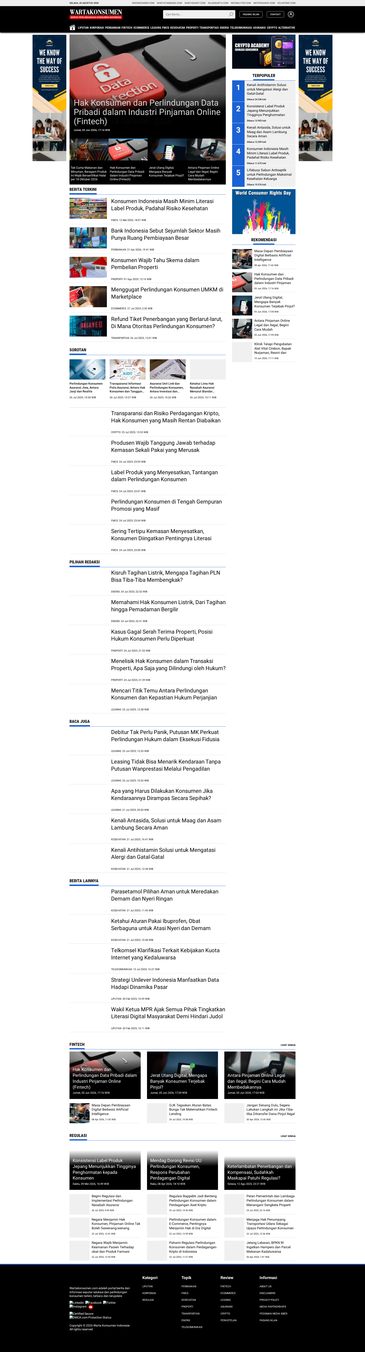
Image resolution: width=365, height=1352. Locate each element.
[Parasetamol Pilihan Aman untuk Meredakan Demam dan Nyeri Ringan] (88, 898)
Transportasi (209, 27)
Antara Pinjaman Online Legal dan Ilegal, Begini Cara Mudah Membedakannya (272, 327)
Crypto (272, 27)
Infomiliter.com (241, 3)
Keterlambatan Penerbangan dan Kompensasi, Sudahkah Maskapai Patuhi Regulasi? (259, 1172)
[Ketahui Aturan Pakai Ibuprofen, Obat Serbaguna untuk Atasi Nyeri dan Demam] (88, 928)
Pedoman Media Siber (273, 1313)
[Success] (49, 36)
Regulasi (148, 1299)
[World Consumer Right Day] (264, 212)
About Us (265, 1286)
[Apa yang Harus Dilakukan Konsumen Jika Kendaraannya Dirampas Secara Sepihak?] (88, 798)
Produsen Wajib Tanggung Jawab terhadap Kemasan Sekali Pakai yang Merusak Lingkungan (163, 450)
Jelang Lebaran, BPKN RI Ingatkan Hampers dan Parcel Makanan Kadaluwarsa (269, 1247)
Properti (192, 27)
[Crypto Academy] (264, 36)
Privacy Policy (269, 1299)
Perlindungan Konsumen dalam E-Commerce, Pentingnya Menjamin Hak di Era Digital (192, 1223)
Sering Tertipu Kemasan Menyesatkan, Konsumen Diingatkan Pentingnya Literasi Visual (161, 538)
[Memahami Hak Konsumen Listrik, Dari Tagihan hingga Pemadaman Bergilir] (88, 609)
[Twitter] (110, 1302)
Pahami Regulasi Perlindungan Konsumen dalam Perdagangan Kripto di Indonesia (193, 1247)
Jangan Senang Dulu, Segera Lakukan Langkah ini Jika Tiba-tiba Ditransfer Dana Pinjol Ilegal (271, 1109)
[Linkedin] (77, 1302)
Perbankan (113, 27)
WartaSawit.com (195, 3)
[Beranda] (95, 14)
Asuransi (259, 27)
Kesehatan (177, 27)
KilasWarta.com (218, 3)
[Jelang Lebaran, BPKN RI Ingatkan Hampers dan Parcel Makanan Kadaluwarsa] (234, 1251)
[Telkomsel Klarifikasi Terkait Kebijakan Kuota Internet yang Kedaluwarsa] (88, 957)
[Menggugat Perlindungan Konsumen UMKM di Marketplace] (88, 296)
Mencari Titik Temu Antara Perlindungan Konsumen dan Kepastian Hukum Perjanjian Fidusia (164, 697)
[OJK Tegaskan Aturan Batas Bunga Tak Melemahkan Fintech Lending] (157, 1113)
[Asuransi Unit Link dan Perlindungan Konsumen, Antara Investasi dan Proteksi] (168, 369)
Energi (224, 27)
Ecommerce (141, 27)
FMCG (165, 27)
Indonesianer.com (143, 3)
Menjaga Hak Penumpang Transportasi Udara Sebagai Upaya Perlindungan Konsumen (270, 1223)
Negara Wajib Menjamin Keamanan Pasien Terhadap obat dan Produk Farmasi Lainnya (113, 1249)
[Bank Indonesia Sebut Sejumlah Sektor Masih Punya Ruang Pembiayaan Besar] (88, 237)
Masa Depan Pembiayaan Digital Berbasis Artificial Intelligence (273, 255)
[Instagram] (78, 1306)
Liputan (83, 27)
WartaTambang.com (169, 3)
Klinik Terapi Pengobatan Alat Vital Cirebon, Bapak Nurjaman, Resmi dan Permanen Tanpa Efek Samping (273, 353)
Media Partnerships (273, 1306)
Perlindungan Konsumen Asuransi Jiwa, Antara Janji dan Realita (86, 387)
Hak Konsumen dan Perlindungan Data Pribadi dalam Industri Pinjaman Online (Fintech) (147, 112)
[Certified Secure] (81, 1313)
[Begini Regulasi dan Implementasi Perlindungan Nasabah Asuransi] (79, 1204)
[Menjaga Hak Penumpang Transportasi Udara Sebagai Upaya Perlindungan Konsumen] (234, 1227)
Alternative (286, 27)
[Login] (291, 16)
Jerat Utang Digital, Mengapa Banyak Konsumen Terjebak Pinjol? (274, 302)
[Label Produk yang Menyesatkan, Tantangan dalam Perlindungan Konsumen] (88, 479)
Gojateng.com (287, 3)
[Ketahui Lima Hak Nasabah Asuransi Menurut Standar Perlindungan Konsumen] (208, 369)
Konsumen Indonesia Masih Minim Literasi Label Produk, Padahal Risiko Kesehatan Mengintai (162, 208)
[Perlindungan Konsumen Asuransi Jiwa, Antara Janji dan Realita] (87, 369)
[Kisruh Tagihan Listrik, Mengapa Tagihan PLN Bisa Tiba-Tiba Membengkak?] (88, 579)
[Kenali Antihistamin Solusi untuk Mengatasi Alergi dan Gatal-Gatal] (88, 857)
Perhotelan (229, 1320)
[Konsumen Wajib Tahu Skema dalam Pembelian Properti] (88, 267)
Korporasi (97, 27)
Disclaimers (267, 1293)
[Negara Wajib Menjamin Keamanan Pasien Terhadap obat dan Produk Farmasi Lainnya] (79, 1251)
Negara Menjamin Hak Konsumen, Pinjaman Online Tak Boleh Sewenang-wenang (116, 1223)
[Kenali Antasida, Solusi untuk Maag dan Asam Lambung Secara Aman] (88, 827)
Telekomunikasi (241, 27)
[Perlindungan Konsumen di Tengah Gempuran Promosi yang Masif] (88, 508)
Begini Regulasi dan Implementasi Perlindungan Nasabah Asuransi (112, 1200)
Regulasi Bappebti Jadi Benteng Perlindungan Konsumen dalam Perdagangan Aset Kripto (193, 1200)
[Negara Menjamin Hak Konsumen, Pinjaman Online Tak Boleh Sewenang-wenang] (79, 1227)
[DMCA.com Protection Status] (90, 1317)
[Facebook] (94, 1302)
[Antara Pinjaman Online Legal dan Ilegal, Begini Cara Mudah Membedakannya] (242, 329)
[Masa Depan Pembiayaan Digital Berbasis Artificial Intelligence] (242, 259)
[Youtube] (91, 1306)
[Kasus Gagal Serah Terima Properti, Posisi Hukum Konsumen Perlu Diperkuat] (88, 638)
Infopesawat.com (264, 3)
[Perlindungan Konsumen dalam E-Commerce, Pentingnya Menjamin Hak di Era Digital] (157, 1227)
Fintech (126, 27)
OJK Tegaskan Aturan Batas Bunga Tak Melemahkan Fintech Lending (193, 1109)
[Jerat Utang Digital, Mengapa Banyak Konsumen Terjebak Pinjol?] (242, 306)
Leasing (155, 27)
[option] (147, 87)
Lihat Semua (288, 1045)
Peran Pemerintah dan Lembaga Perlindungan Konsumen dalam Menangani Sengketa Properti (271, 1200)
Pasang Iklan (268, 1320)
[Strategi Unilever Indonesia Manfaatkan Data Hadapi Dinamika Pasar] (88, 987)
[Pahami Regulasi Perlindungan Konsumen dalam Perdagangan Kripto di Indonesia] (157, 1251)
